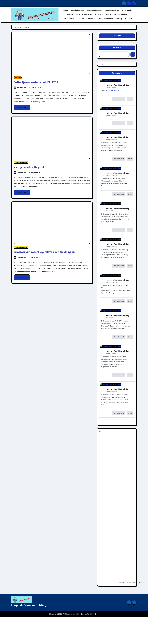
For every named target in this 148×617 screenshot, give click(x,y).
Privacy (119, 19)
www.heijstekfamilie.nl (111, 91)
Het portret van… (121, 14)
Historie (70, 14)
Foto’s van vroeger (84, 14)
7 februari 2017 (34, 257)
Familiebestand (77, 10)
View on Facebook (119, 99)
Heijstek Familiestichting (28, 605)
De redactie (21, 172)
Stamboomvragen (94, 10)
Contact (128, 19)
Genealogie (127, 10)
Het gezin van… (69, 19)
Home (65, 10)
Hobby (108, 14)
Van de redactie (94, 19)
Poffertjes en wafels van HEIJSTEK (36, 82)
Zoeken (117, 47)
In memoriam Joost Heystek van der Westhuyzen (44, 252)
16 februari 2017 (34, 87)
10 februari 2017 (34, 172)
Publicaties (108, 19)
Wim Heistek (21, 87)
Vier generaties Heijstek (29, 167)
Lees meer (22, 107)
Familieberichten (112, 10)
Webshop (99, 14)
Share (130, 99)
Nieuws (82, 19)
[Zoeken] (132, 54)
